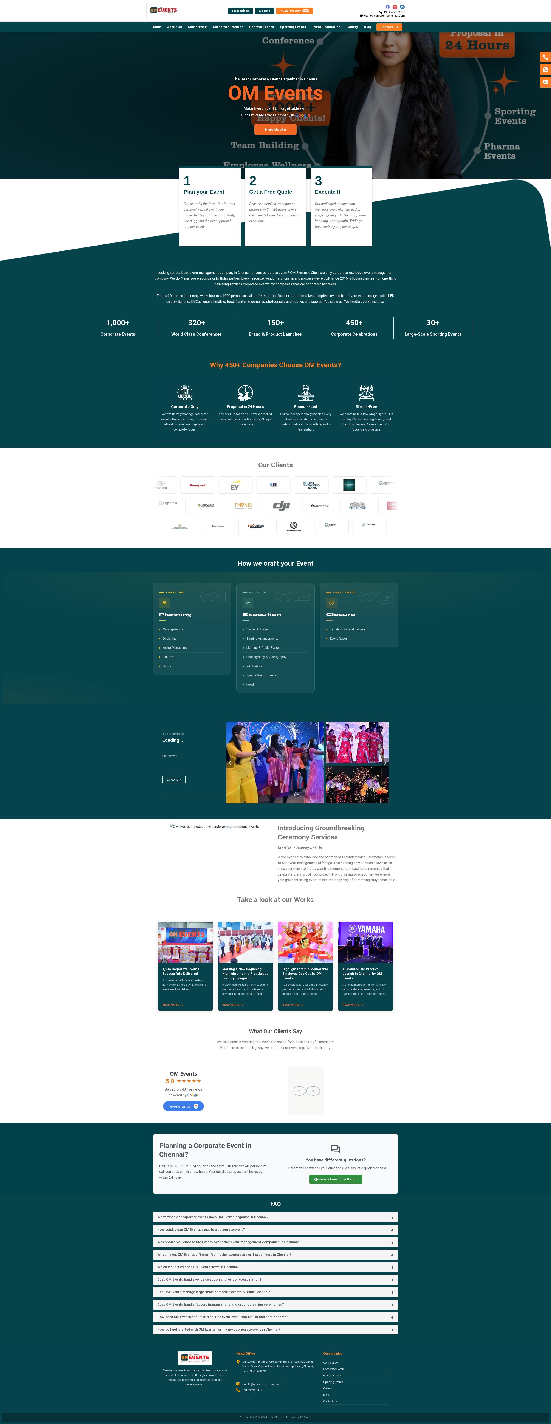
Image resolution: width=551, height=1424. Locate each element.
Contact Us (330, 1401)
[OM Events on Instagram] (395, 7)
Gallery (327, 1388)
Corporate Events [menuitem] (228, 27)
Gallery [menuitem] (352, 27)
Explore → (174, 779)
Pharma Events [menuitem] (261, 27)
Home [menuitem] (156, 27)
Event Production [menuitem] (326, 27)
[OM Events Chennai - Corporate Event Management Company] (164, 10)
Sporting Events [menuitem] (293, 27)
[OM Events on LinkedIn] (402, 7)
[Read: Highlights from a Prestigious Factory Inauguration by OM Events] (245, 942)
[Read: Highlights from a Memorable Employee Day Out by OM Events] (305, 942)
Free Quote (275, 129)
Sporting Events (333, 1382)
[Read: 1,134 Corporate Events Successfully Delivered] (185, 942)
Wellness (264, 10)
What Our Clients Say (275, 1031)
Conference (330, 1362)
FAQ (275, 1204)
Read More (170, 1004)
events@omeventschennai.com (384, 15)
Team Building (240, 10)
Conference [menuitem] (197, 27)
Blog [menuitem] (367, 27)
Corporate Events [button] (356, 1369)
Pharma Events (332, 1375)
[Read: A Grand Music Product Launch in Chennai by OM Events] (365, 942)
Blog (326, 1394)
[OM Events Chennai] (195, 1358)
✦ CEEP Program (294, 10)
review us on (180, 1106)
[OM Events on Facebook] (387, 7)
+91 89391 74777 (394, 12)
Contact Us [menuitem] (389, 27)
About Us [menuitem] (174, 27)
